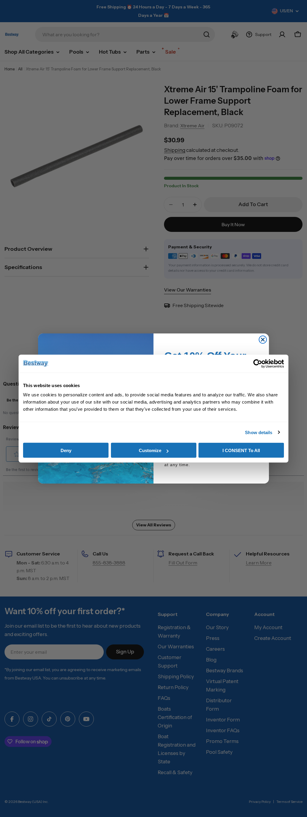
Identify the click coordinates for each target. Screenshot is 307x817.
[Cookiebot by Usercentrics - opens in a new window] (257, 363)
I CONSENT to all (241, 450)
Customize (150, 450)
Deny (66, 450)
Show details (258, 432)
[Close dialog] (263, 339)
